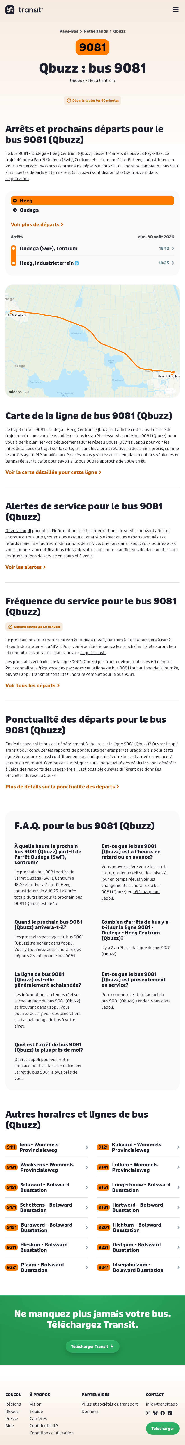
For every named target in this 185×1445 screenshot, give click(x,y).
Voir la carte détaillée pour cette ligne (51, 472)
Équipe (36, 1411)
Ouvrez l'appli (132, 442)
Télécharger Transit (89, 1346)
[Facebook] (162, 1413)
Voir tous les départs (30, 685)
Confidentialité (44, 1425)
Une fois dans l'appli (121, 543)
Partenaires (96, 1394)
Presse (11, 1418)
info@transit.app (162, 1403)
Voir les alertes (23, 567)
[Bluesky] (155, 1413)
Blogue (12, 1411)
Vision (36, 1403)
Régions (13, 1403)
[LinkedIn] (170, 1413)
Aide (9, 1425)
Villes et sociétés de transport (110, 1403)
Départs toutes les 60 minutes (95, 100)
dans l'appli (62, 943)
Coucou (13, 1394)
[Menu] (176, 10)
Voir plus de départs (35, 224)
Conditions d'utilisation (52, 1432)
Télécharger (162, 1428)
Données (90, 1411)
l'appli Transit (93, 652)
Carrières (38, 1418)
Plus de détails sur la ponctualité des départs (60, 786)
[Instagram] (148, 1413)
